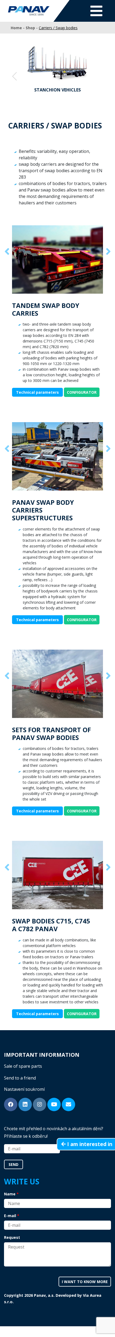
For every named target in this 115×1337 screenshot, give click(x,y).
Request (12, 1237)
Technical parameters (37, 392)
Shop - (32, 27)
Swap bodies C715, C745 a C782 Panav (51, 924)
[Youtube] (54, 1104)
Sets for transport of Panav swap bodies (51, 733)
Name (10, 1193)
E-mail (10, 1215)
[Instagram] (39, 1104)
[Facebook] (10, 1104)
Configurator (82, 392)
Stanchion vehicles (57, 90)
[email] (68, 1104)
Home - (18, 27)
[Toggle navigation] (96, 11)
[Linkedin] (25, 1104)
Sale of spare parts (23, 1066)
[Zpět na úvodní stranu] (28, 11)
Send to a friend (20, 1078)
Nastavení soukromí (24, 1089)
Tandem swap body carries (45, 309)
